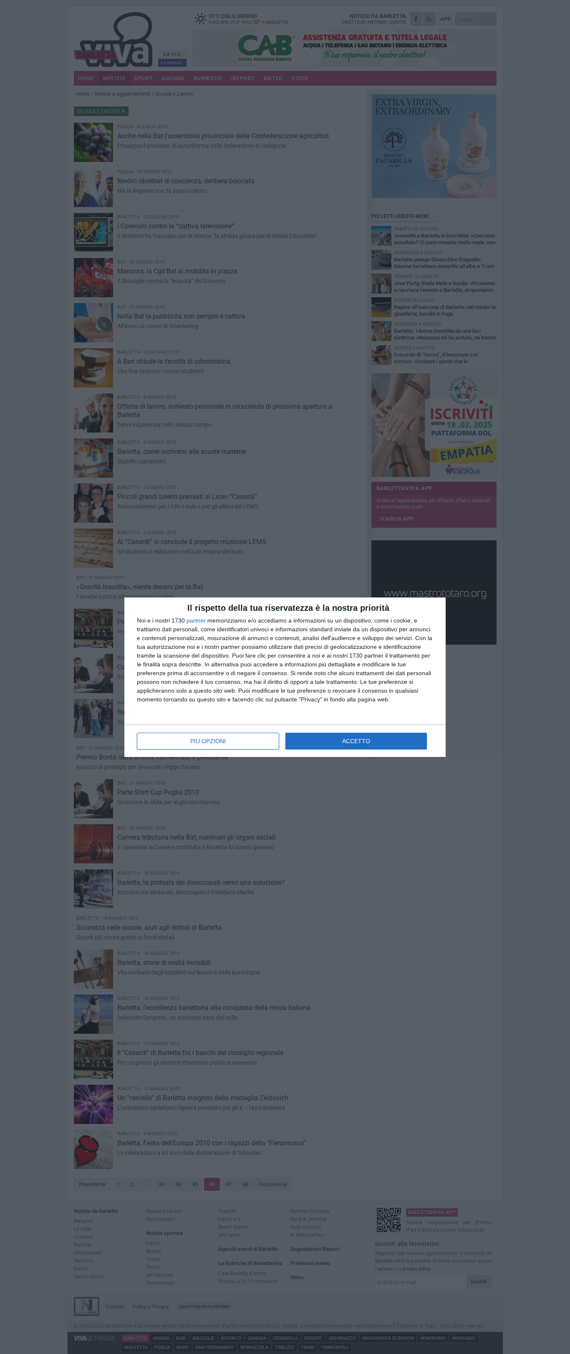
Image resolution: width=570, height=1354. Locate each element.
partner (196, 620)
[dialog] (285, 677)
